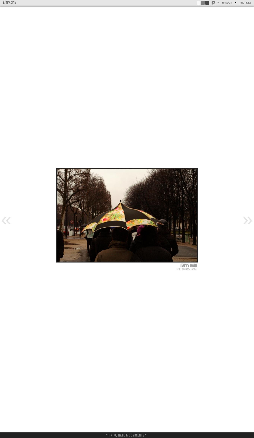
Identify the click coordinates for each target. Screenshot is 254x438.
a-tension (9, 3)
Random (227, 2)
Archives (245, 2)
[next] (247, 219)
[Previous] (6, 219)
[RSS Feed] (213, 3)
